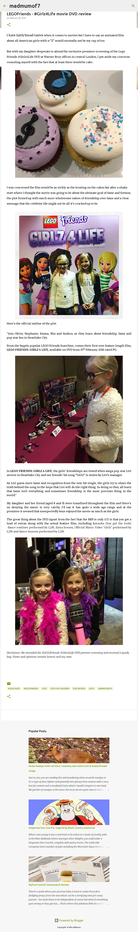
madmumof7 (24, 6)
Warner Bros (105, 688)
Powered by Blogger (71, 920)
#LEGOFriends (31, 688)
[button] (9, 25)
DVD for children (59, 688)
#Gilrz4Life (14, 688)
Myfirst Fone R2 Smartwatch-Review (49, 884)
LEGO (91, 688)
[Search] (133, 6)
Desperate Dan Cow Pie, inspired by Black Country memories (62, 828)
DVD (44, 688)
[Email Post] (9, 685)
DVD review (79, 688)
